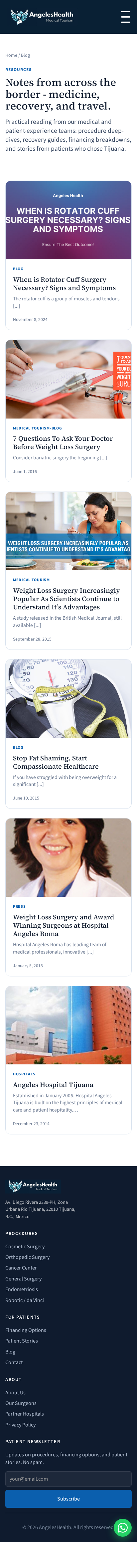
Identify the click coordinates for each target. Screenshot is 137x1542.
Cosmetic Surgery (25, 1246)
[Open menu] (125, 17)
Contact (14, 1362)
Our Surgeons (21, 1403)
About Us (15, 1392)
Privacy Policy (20, 1424)
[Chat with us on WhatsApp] (123, 1528)
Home (11, 55)
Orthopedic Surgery (27, 1257)
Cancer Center (21, 1268)
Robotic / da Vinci (24, 1300)
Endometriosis (21, 1289)
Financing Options (25, 1330)
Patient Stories (21, 1341)
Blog (10, 1351)
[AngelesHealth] (42, 17)
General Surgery (23, 1278)
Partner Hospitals (24, 1414)
